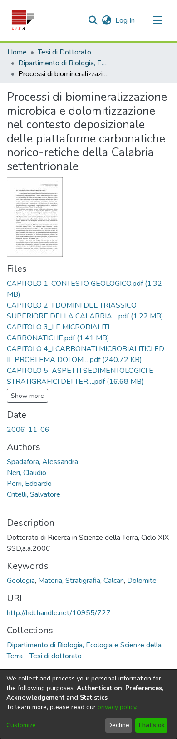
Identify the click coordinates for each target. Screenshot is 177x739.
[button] (22, 20)
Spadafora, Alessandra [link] (42, 462)
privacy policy (117, 707)
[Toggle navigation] (157, 20)
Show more (27, 396)
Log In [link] (125, 20)
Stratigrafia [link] (82, 581)
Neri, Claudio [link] (26, 473)
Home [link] (17, 52)
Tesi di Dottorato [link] (64, 52)
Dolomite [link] (142, 581)
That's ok (151, 725)
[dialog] (88, 704)
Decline (118, 725)
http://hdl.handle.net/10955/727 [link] (59, 613)
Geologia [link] (21, 581)
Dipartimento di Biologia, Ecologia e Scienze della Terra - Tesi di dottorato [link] (63, 63)
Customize (21, 725)
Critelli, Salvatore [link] (33, 494)
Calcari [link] (113, 581)
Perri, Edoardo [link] (29, 484)
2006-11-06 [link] (28, 430)
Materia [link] (50, 581)
